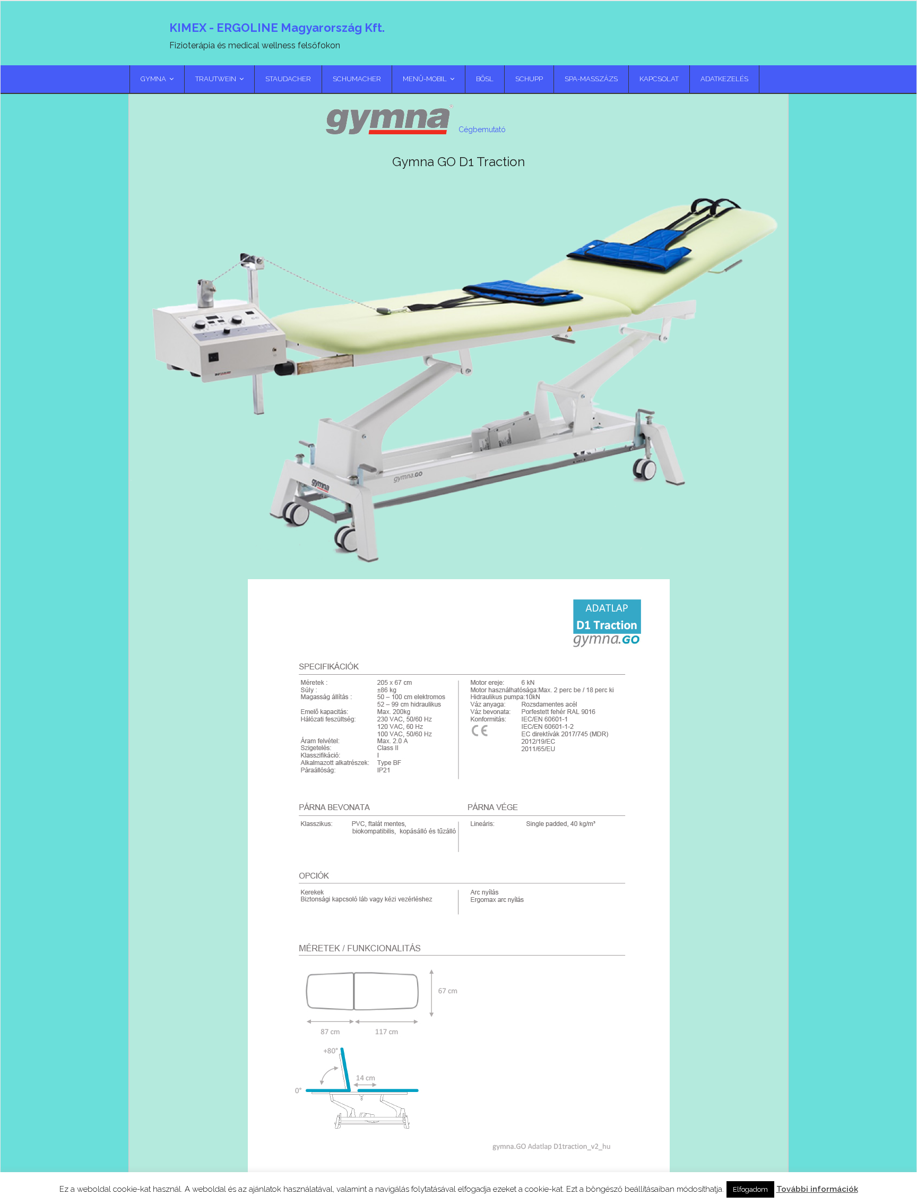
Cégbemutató (482, 129)
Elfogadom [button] (750, 1189)
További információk (817, 1189)
